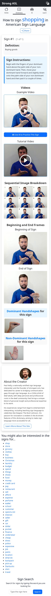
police (8, 543)
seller (7, 517)
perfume (9, 500)
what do (9, 557)
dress (7, 540)
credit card (10, 483)
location (8, 555)
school (8, 506)
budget (8, 466)
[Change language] (47, 3)
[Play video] (25, 111)
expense (9, 497)
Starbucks (9, 566)
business (9, 457)
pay (6, 486)
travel (7, 572)
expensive (9, 546)
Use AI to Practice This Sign (26, 134)
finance (8, 532)
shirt (7, 569)
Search (38, 592)
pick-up (8, 563)
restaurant (10, 489)
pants (7, 552)
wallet (8, 503)
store (7, 446)
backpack (9, 560)
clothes (8, 452)
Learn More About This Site (17, 426)
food (7, 477)
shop (7, 443)
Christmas (9, 460)
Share (26, 30)
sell (6, 492)
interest (8, 515)
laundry (8, 463)
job (6, 549)
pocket (8, 529)
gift (6, 520)
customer (9, 509)
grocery (8, 449)
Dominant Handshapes (23, 311)
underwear (10, 535)
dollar (7, 526)
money (8, 480)
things (8, 472)
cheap (8, 537)
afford (8, 494)
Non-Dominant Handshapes (25, 338)
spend (8, 469)
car (6, 523)
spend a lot (10, 512)
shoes (8, 474)
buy (7, 454)
